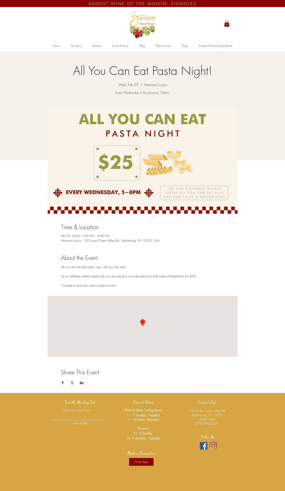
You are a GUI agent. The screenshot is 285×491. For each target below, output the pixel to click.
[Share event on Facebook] (63, 382)
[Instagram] (213, 446)
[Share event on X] (72, 382)
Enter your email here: (77, 410)
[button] (227, 23)
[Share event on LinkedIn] (82, 382)
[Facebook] (203, 446)
